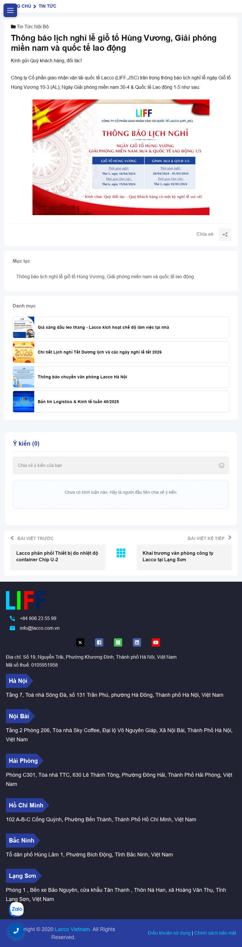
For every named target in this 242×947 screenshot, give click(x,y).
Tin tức (47, 6)
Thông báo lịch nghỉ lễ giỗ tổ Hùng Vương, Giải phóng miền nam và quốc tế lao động (105, 276)
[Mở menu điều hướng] (10, 10)
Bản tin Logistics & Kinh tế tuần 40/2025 (78, 401)
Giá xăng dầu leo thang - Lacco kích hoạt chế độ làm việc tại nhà (103, 327)
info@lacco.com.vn (40, 628)
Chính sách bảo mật (215, 932)
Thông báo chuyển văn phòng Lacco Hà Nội (82, 376)
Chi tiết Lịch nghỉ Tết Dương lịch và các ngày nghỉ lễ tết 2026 (100, 352)
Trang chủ (17, 6)
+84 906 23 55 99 (38, 618)
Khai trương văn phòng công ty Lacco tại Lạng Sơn (178, 556)
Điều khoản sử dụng (170, 932)
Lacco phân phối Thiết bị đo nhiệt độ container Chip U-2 (57, 556)
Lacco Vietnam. (73, 929)
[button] (16, 930)
